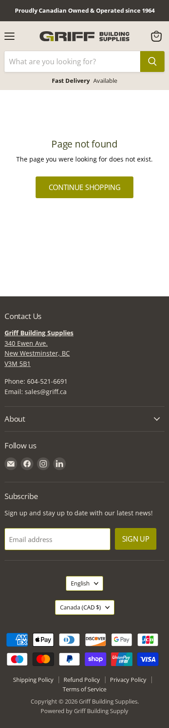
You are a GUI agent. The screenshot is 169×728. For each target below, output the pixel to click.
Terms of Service (84, 689)
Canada (80, 607)
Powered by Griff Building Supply (84, 711)
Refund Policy (82, 680)
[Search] (152, 61)
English (80, 583)
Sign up (136, 539)
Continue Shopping (85, 187)
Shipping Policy (33, 680)
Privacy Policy (128, 680)
